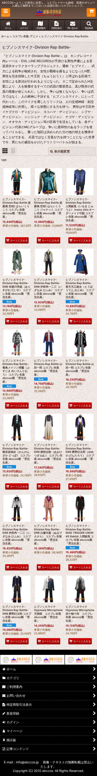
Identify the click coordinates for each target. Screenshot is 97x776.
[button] (5, 12)
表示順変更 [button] (62, 151)
